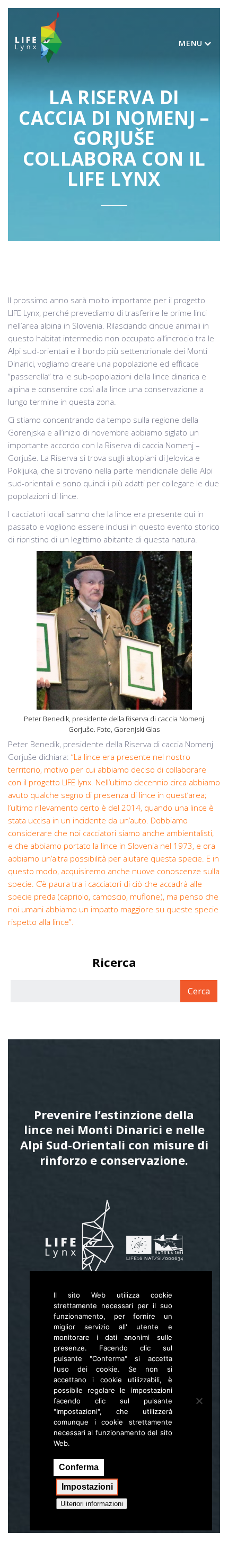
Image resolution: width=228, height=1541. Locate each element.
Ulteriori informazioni (91, 1504)
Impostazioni (87, 1486)
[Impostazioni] (199, 1400)
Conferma (79, 1467)
